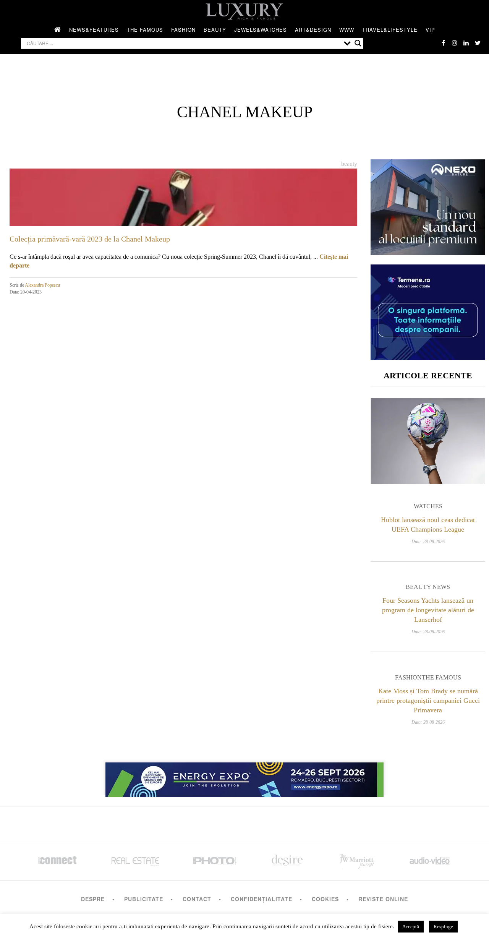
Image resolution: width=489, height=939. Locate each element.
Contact (197, 899)
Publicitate (143, 899)
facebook (443, 43)
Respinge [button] (443, 926)
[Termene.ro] (428, 357)
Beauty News (428, 587)
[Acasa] (57, 30)
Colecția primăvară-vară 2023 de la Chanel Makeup (90, 239)
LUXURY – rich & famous (244, 11)
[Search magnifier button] (358, 43)
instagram (454, 43)
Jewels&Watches (260, 29)
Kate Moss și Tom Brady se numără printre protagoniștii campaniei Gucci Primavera (428, 700)
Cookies (325, 899)
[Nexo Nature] (428, 252)
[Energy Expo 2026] (244, 778)
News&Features (94, 29)
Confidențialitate (261, 899)
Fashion (183, 29)
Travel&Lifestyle (390, 29)
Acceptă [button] (410, 926)
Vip (430, 29)
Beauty (215, 29)
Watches (428, 506)
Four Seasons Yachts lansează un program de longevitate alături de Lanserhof (428, 610)
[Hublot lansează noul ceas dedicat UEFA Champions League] (428, 441)
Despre (93, 899)
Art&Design (313, 29)
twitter (477, 43)
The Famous (145, 29)
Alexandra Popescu (42, 285)
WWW (346, 29)
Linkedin (466, 43)
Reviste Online (383, 899)
